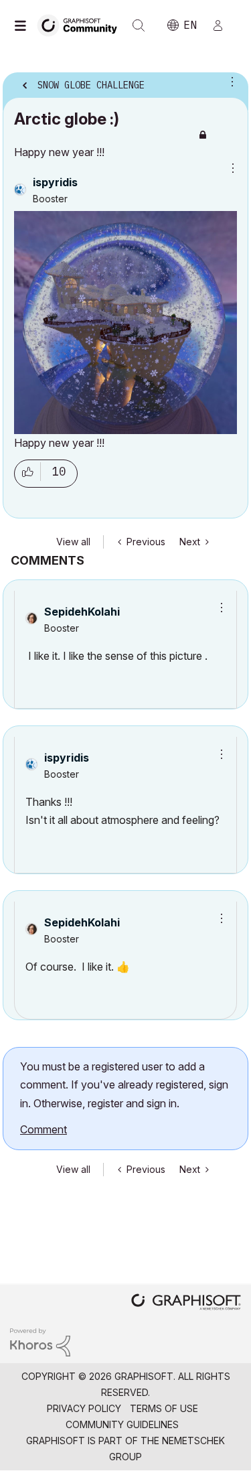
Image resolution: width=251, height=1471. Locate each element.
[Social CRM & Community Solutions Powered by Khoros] (40, 1341)
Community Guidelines (122, 1424)
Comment (43, 1129)
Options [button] (229, 81)
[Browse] (23, 25)
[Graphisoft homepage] (186, 1303)
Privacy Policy (84, 1408)
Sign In (223, 25)
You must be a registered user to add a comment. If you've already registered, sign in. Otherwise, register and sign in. (124, 1085)
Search (139, 25)
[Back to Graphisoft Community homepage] (82, 24)
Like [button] (27, 473)
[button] (216, 607)
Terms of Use (164, 1408)
